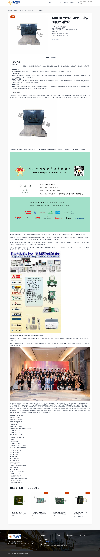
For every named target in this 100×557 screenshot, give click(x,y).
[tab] (46, 57)
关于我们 (59, 2)
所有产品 (82, 535)
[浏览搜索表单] (78, 3)
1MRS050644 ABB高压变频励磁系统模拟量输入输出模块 (60, 513)
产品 (54, 2)
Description (46, 57)
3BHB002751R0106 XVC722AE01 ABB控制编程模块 (19, 513)
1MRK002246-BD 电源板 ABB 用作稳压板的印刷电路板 (39, 513)
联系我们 (66, 2)
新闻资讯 (72, 2)
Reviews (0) (53, 57)
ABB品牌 (57, 39)
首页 (50, 2)
